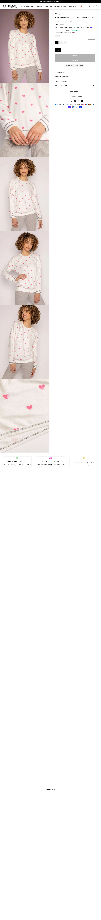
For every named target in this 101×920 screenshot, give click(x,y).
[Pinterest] (78, 101)
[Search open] (89, 6)
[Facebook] (71, 101)
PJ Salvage (58, 14)
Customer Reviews (75, 91)
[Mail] (82, 101)
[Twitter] (75, 101)
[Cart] (96, 6)
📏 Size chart (91, 39)
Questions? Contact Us (76, 96)
